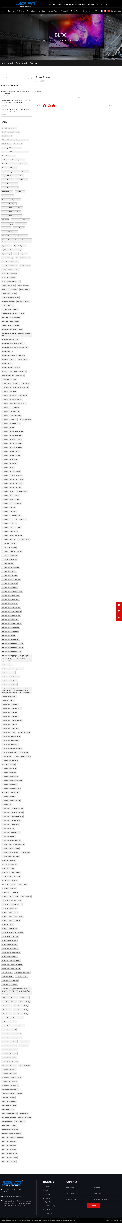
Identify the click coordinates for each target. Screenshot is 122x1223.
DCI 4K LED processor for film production (14, 236)
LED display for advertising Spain (12, 435)
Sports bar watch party (9, 1073)
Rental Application (22, 63)
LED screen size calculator (10, 704)
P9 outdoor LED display (21, 1014)
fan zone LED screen (8, 285)
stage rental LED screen (9, 1105)
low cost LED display (8, 868)
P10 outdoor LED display (22, 972)
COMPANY (5, 220)
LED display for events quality (11, 451)
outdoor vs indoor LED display (11, 960)
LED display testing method (10, 531)
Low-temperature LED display (11, 876)
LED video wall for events (9, 784)
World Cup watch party (9, 1161)
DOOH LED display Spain (9, 265)
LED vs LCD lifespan (8, 828)
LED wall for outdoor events (10, 848)
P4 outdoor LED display (9, 1002)
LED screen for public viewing (11, 615)
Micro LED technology (8, 884)
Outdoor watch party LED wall (11, 968)
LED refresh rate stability (9, 555)
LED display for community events (12, 443)
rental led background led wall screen (13, 1026)
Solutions (20, 11)
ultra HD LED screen (24, 1117)
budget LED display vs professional (12, 176)
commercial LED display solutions (12, 208)
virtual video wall (20, 1121)
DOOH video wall (25, 265)
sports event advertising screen (11, 1077)
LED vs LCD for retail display (10, 824)
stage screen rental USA (9, 1113)
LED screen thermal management (12, 748)
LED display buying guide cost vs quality (14, 403)
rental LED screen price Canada (11, 1034)
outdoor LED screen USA (9, 928)
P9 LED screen (6, 1014)
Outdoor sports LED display (10, 948)
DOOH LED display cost (23, 257)
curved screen (6, 228)
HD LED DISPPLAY (23, 301)
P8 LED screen (6, 1010)
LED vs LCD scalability (9, 836)
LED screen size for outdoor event (12, 720)
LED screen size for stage (10, 724)
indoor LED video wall (8, 359)
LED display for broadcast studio (12, 439)
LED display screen (20, 519)
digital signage (6, 253)
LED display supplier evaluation (11, 527)
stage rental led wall (8, 1109)
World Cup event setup (9, 1145)
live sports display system (9, 864)
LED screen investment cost (10, 639)
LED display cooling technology (11, 415)
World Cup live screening (9, 1153)
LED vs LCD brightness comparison (12, 808)
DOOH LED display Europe (10, 261)
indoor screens (22, 359)
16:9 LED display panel (9, 128)
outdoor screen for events (10, 940)
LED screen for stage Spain (10, 631)
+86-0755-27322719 (14, 1189)
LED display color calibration (10, 407)
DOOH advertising (7, 257)
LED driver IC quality (24, 539)
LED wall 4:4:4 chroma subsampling (13, 844)
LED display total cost (8, 539)
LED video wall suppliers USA (11, 800)
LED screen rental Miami (9, 680)
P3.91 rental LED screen (9, 998)
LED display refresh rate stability (11, 503)
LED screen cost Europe (9, 583)
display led (24, 253)
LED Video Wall (6, 756)
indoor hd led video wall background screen (15, 347)
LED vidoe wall (6, 804)
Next (119, 106)
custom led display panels (10, 232)
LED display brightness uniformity (12, 399)
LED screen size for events (10, 716)
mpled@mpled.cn (15, 1196)
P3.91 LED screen (21, 976)
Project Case (31, 11)
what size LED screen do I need (11, 1133)
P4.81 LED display (24, 1002)
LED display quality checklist (10, 499)
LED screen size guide (9, 732)
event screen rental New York (11, 281)
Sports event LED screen (9, 1081)
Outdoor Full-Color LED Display (11, 900)
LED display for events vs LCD (11, 455)
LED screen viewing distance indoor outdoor (15, 752)
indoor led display (7, 351)
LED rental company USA (9, 559)
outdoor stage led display (9, 956)
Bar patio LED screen (8, 156)
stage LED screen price (9, 1101)
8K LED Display (6, 144)
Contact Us (74, 11)
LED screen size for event (10, 712)
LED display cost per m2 (9, 419)
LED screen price (7, 665)
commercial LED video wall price (12, 216)
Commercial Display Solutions (11, 200)
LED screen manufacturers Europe (12, 643)
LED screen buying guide (9, 575)
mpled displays (22, 884)
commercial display (8, 196)
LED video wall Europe (9, 768)
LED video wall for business (10, 776)
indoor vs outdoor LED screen (11, 367)
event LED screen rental (9, 273)
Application (10, 63)
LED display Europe (8, 427)
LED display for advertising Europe (12, 431)
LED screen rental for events (10, 677)
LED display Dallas (25, 419)
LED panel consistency (9, 547)
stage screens (24, 1113)
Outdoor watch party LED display (12, 964)
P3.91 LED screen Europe (10, 980)
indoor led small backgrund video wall (13, 355)
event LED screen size (9, 277)
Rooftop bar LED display (9, 1053)
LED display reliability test (9, 511)
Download (64, 11)
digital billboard (6, 246)
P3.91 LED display (7, 976)
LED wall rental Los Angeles (10, 856)
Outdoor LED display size (9, 908)
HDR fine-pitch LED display (10, 309)
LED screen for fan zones (9, 603)
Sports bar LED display (9, 1069)
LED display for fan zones (9, 459)
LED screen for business (9, 587)
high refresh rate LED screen (10, 321)
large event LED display (9, 379)
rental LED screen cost (9, 1030)
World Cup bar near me (9, 1141)
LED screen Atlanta (8, 563)
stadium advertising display (10, 1089)
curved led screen (21, 224)
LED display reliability (8, 507)
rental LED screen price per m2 (11, 1038)
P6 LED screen (6, 1006)
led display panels (22, 491)
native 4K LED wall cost (9, 888)
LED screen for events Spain (10, 599)
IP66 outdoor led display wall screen (13, 375)
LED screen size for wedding (10, 728)
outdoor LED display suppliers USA (12, 916)
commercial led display (9, 204)
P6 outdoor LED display (21, 1006)
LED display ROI (7, 519)
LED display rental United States (11, 515)
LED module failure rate (9, 543)
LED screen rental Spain (9, 684)
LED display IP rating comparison (12, 475)
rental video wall (23, 1045)
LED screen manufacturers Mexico (12, 647)
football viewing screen (9, 293)
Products (11, 11)
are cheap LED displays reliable (11, 148)
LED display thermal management (12, 535)
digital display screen (20, 246)
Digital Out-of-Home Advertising (11, 249)
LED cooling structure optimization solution (15, 387)
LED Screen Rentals (8, 700)
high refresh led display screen (11, 317)
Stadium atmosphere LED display (12, 1093)
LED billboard (26, 383)
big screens (25, 172)
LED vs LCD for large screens (11, 820)
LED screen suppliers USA (10, 744)
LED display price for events (10, 495)
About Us (42, 11)
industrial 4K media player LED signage (14, 371)
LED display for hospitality (10, 463)
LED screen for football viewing (11, 611)
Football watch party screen (10, 297)
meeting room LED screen (10, 880)
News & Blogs (53, 11)
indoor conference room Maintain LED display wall (16, 334)
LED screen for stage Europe (11, 627)
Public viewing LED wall (9, 1022)
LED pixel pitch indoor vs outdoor (12, 551)
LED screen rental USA (9, 696)
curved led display (7, 224)
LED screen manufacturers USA (11, 651)
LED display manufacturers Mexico (12, 483)
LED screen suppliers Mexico (11, 740)
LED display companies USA (10, 411)
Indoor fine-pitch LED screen (10, 339)
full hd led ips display (8, 301)
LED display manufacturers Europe (12, 479)
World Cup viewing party (9, 1157)
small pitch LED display (9, 1065)
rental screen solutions (9, 1045)
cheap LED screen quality (9, 184)
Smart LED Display (24, 1065)
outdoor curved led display (10, 896)
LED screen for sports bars (10, 619)
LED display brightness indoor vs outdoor (14, 395)
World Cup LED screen (9, 1149)
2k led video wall (7, 136)
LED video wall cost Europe (22, 756)
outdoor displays (26, 896)
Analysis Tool (109, 1220)
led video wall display (8, 764)
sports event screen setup (10, 1085)
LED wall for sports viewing (10, 852)
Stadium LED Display (8, 1097)
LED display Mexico (8, 491)
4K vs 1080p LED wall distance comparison (15, 140)
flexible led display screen (9, 289)
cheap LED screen (21, 180)
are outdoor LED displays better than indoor (15, 152)
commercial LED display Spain (11, 212)
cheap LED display (7, 180)
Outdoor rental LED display (10, 936)
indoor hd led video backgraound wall (13, 343)
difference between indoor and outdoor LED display (15, 241)
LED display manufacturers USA (11, 487)
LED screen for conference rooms (12, 591)
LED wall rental (25, 852)
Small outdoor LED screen (10, 1061)
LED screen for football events (11, 607)
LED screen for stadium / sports (11, 623)
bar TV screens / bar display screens (13, 160)
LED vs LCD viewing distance (11, 840)
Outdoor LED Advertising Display (12, 904)
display (16, 253)
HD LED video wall (7, 305)
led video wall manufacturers (10, 792)
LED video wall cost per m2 (10, 760)
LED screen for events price (10, 595)
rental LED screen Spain (9, 1041)
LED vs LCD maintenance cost (11, 832)
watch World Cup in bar (9, 1125)
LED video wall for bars (9, 772)
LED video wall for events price (11, 788)
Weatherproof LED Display (10, 1129)
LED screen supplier (24, 732)
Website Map (117, 1220)
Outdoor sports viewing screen (11, 952)
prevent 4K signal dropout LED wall (12, 1018)
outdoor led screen (7, 924)
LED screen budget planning (10, 567)
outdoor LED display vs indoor (11, 920)
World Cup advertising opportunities (13, 1137)
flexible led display (23, 285)
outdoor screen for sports (9, 944)
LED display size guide (9, 523)
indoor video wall (7, 363)
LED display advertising (9, 391)
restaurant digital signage (9, 1049)
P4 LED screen (24, 998)
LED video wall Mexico (9, 796)
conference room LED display (20, 220)
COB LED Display (7, 192)
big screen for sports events (10, 172)
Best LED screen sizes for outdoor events (14, 164)
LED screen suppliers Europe (11, 736)
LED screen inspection (9, 635)
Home (3, 11)
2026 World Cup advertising (10, 132)
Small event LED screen (9, 1057)
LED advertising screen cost (10, 383)
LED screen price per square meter (12, 669)
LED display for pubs (8, 467)
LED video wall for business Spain (12, 780)
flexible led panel (25, 289)
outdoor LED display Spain (10, 912)
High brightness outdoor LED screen (13, 313)
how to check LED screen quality (12, 329)
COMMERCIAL (19, 192)
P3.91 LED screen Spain (9, 984)
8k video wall (18, 144)
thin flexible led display (9, 1117)
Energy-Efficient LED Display (10, 269)
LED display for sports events (11, 471)
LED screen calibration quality (11, 579)
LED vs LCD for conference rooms (12, 812)
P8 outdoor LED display (21, 1010)
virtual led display (7, 1121)
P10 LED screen (7, 972)
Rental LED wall (24, 1041)
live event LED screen (8, 860)
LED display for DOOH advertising (12, 447)
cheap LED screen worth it (10, 188)
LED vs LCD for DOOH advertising (12, 816)
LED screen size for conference (11, 708)
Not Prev (112, 106)
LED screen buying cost (9, 571)
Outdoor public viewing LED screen (12, 932)
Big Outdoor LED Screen (9, 168)
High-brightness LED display (10, 325)
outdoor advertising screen (10, 892)
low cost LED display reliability (11, 872)
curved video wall (18, 228)
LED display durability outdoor (11, 423)
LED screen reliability (8, 673)
